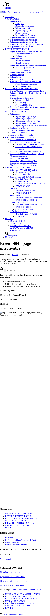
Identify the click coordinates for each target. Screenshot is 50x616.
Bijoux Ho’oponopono (19, 109)
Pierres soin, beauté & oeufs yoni (23, 160)
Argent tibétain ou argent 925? (12, 576)
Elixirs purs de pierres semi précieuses (25, 142)
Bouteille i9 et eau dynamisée (12, 585)
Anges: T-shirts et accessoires (22, 135)
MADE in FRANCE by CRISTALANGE (22, 514)
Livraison (9, 538)
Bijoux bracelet (16, 58)
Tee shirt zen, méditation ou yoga (23, 165)
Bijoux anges (15, 114)
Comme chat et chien (18, 156)
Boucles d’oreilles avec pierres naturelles (26, 44)
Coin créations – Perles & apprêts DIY (25, 81)
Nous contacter (6, 559)
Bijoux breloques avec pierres (22, 47)
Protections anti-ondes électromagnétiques (27, 153)
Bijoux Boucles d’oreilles (20, 72)
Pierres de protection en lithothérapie (14, 581)
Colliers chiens (16, 230)
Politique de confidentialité (16, 545)
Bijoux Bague (16, 77)
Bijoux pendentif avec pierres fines (24, 42)
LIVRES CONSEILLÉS (20, 225)
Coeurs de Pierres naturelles (21, 79)
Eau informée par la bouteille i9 (23, 140)
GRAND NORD (17, 195)
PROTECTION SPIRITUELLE (23, 170)
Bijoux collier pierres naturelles (22, 37)
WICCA (13, 188)
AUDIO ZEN (16, 223)
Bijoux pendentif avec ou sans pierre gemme (28, 65)
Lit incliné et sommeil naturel (11, 572)
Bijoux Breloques (17, 75)
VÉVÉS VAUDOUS (19, 212)
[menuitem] (27, 16)
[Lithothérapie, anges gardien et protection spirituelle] (22, 12)
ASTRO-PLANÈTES (19, 202)
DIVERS (9, 528)
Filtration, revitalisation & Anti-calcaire (26, 151)
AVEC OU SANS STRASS (21, 228)
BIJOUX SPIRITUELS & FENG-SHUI (21, 518)
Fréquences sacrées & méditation (23, 163)
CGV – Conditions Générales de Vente (21, 540)
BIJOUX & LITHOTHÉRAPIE (18, 516)
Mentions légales (12, 542)
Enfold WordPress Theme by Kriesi (26, 590)
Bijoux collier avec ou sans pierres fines (26, 51)
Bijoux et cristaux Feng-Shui (21, 98)
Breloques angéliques (19, 128)
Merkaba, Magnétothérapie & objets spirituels (28, 107)
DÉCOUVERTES (17, 221)
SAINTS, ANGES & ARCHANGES (25, 177)
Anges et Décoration (18, 133)
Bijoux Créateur (16, 21)
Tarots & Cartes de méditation (22, 130)
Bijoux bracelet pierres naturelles (23, 40)
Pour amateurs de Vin (19, 158)
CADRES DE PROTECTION (17, 525)
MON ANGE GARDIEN (15, 521)
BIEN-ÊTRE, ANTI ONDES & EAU (20, 523)
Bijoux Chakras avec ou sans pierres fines (27, 91)
